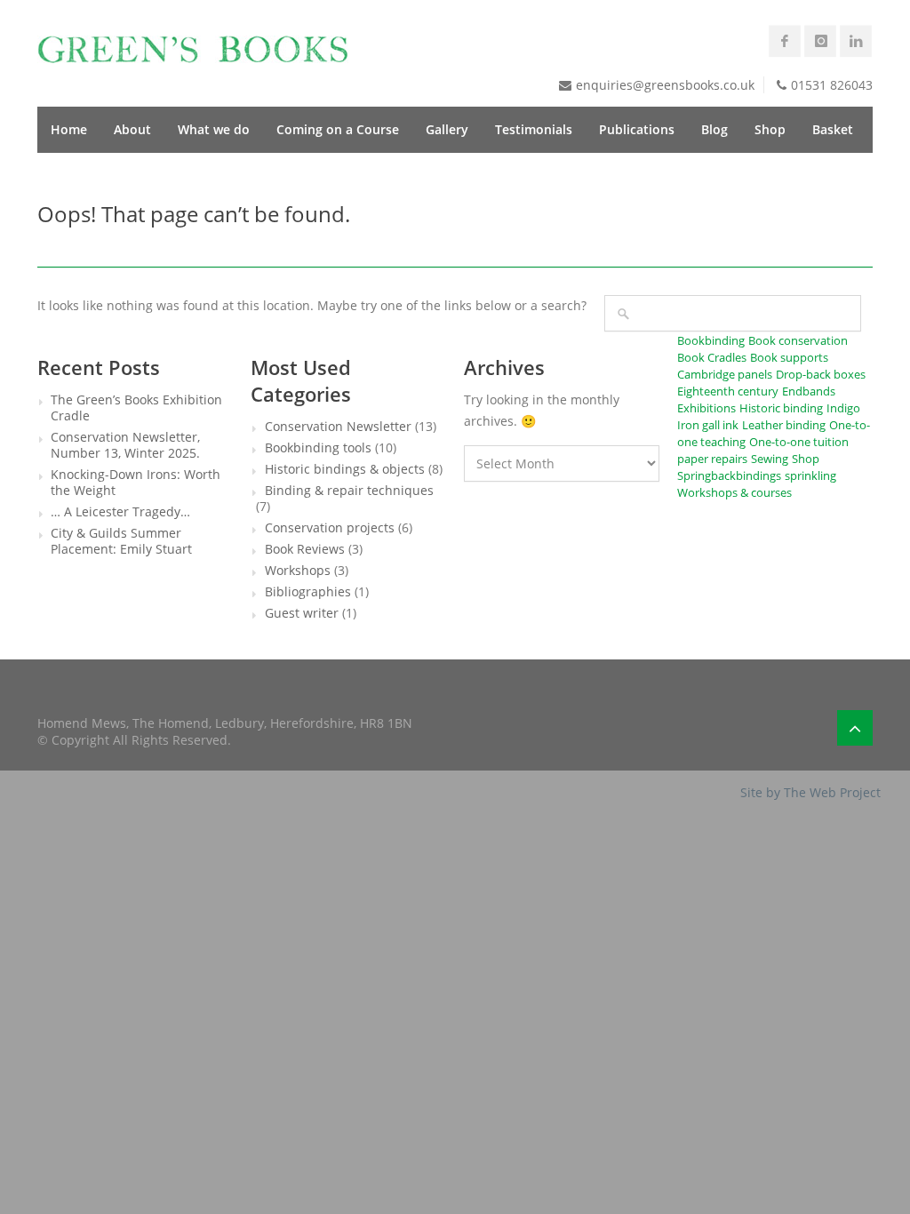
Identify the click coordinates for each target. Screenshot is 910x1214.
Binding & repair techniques (349, 491)
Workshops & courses (734, 492)
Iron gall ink (707, 425)
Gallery (447, 129)
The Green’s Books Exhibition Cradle (136, 408)
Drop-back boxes (821, 374)
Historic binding (781, 408)
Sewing (769, 459)
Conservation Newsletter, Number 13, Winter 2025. (125, 445)
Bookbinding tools (318, 448)
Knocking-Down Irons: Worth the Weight (135, 483)
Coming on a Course (337, 129)
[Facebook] (785, 41)
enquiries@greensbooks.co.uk (665, 84)
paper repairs (712, 459)
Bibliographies (308, 592)
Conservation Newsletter (338, 427)
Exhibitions (706, 408)
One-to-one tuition (799, 442)
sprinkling (810, 475)
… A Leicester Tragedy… (120, 512)
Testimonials (533, 129)
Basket (832, 129)
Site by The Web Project (810, 792)
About (132, 129)
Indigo (843, 408)
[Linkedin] (856, 41)
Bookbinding (711, 340)
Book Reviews (305, 549)
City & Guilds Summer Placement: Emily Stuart (121, 541)
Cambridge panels (724, 374)
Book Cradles (711, 357)
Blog (714, 129)
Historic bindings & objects (345, 469)
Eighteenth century (727, 391)
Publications (637, 129)
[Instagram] (820, 41)
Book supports (789, 357)
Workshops (298, 571)
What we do (214, 129)
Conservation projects (330, 528)
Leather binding (784, 425)
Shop (770, 129)
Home (69, 129)
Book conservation (798, 340)
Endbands (808, 391)
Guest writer (302, 613)
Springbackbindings (729, 475)
